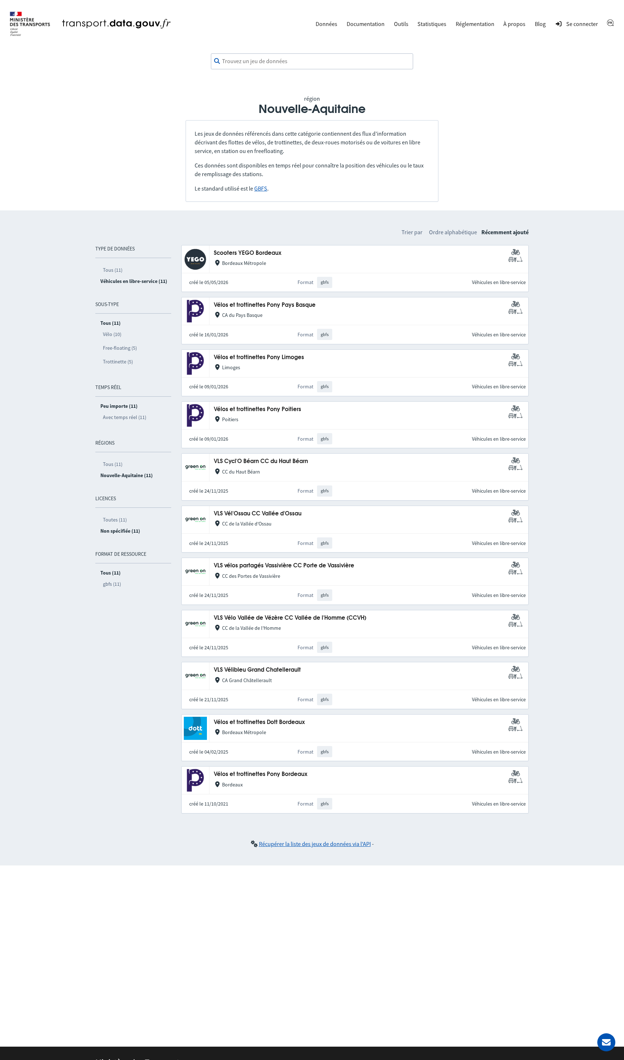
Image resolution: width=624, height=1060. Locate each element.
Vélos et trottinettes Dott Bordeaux (259, 722)
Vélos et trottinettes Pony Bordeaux (260, 774)
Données (326, 23)
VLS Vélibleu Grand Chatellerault (257, 670)
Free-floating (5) (120, 348)
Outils (401, 23)
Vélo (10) (112, 334)
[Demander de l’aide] (606, 1042)
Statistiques (431, 23)
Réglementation (475, 23)
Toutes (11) (115, 519)
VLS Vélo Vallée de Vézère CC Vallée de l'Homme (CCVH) (290, 618)
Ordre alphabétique (453, 232)
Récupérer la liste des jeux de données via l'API (315, 843)
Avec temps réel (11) (124, 417)
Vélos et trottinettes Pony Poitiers (257, 409)
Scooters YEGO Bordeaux (247, 253)
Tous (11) (112, 270)
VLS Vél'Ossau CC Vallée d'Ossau (258, 513)
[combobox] (312, 61)
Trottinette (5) (118, 361)
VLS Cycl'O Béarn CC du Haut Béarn (261, 461)
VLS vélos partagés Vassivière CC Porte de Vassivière (284, 565)
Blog (540, 23)
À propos (514, 23)
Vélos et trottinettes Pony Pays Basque (265, 305)
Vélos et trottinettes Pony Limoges (259, 357)
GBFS (260, 188)
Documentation (366, 23)
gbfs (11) (112, 584)
